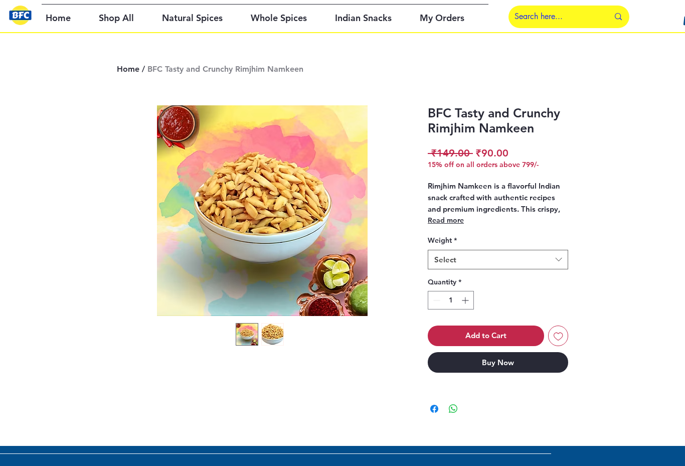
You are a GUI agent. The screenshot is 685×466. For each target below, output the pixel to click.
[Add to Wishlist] (558, 336)
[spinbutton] (451, 300)
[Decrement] (435, 300)
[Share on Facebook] (434, 409)
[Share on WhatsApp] (453, 409)
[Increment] (466, 300)
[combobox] (498, 259)
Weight (442, 240)
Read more (446, 220)
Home (128, 69)
